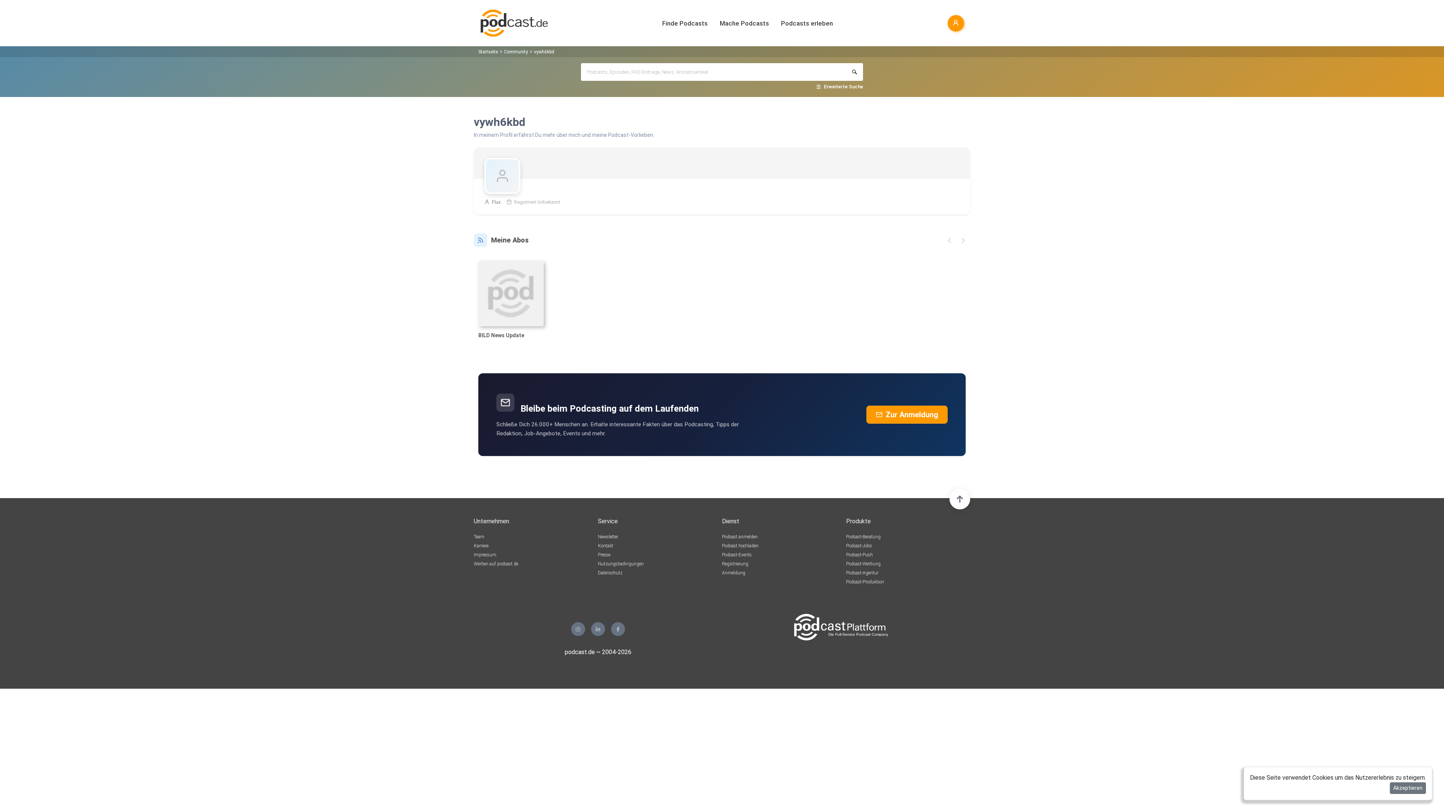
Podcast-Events (737, 554)
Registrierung (735, 564)
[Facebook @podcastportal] (618, 629)
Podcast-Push (859, 554)
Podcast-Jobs (859, 545)
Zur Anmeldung (912, 414)
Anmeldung (733, 573)
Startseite (488, 52)
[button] (949, 240)
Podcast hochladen (740, 545)
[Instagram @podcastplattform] (578, 629)
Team (479, 536)
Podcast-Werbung (863, 564)
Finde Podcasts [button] (685, 23)
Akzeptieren (1408, 788)
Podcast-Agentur (862, 573)
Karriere (481, 545)
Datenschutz (610, 573)
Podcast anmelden (740, 536)
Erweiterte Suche (843, 86)
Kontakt (605, 545)
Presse (604, 554)
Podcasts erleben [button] (807, 23)
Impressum (485, 554)
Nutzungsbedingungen (621, 564)
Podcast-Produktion (865, 582)
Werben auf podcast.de (496, 564)
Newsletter (608, 536)
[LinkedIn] (598, 629)
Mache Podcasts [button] (744, 23)
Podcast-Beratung (863, 536)
